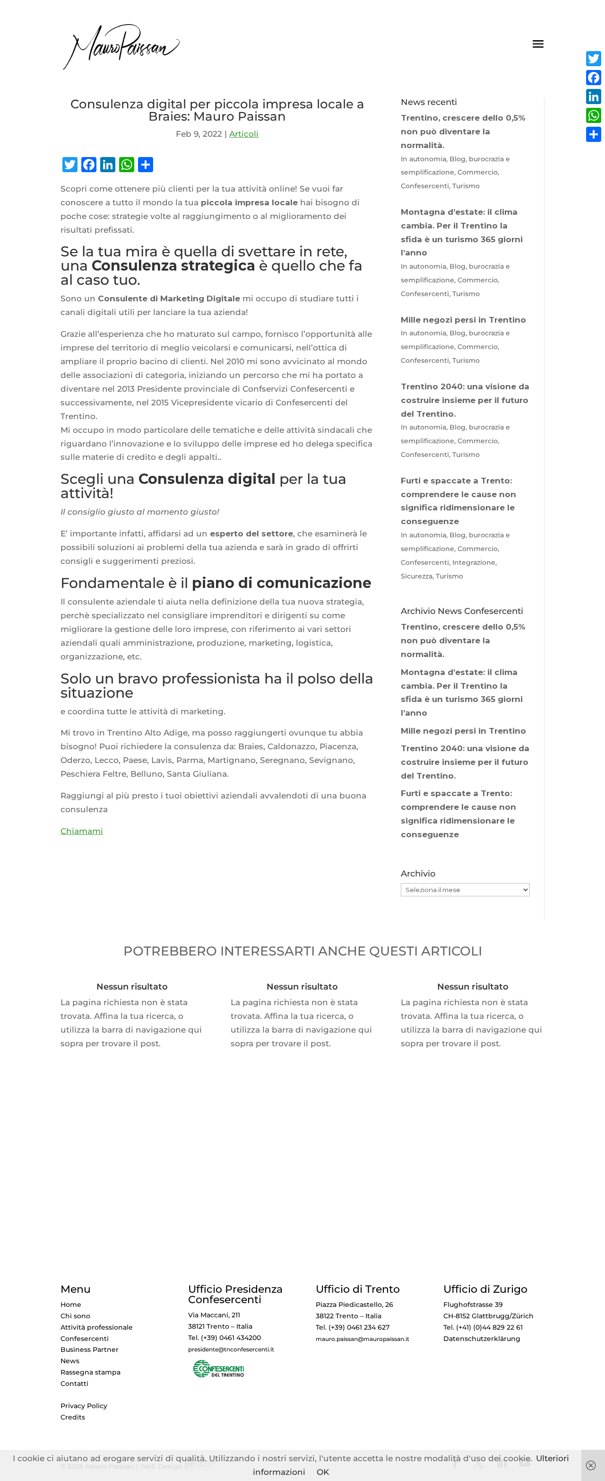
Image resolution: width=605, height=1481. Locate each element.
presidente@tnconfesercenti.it (231, 1349)
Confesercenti (84, 1338)
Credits (72, 1417)
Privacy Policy (83, 1406)
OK (323, 1472)
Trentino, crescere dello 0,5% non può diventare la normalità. (463, 640)
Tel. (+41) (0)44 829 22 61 (483, 1327)
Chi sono (75, 1316)
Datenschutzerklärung (481, 1338)
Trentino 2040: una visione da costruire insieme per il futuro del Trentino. (465, 762)
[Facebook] (593, 77)
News (69, 1361)
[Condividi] (593, 134)
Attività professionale (96, 1327)
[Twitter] (593, 58)
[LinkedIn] (593, 96)
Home (70, 1304)
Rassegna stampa (90, 1372)
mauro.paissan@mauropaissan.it (362, 1339)
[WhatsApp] (593, 115)
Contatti (74, 1383)
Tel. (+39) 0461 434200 (224, 1337)
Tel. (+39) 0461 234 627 (352, 1327)
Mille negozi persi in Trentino (463, 731)
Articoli (244, 134)
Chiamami (81, 831)
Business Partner (89, 1349)
